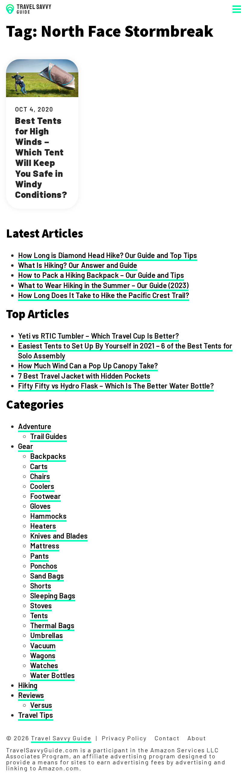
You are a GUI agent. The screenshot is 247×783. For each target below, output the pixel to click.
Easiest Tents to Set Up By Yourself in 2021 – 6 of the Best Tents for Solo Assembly (125, 350)
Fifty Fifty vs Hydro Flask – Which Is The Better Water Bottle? (116, 385)
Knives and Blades (59, 535)
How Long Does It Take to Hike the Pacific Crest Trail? (103, 295)
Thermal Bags (52, 625)
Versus (41, 705)
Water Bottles (52, 675)
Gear (25, 446)
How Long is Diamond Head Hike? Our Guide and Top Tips (107, 255)
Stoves (41, 605)
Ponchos (44, 565)
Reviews (31, 695)
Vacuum (43, 645)
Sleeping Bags (52, 595)
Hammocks (48, 515)
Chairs (40, 476)
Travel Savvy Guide (61, 738)
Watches (44, 665)
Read (42, 134)
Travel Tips (35, 715)
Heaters (43, 525)
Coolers (42, 486)
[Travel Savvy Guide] (28, 9)
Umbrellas (46, 635)
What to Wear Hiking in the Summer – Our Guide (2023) (103, 285)
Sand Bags (47, 575)
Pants (39, 555)
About (196, 738)
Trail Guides (48, 436)
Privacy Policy (124, 738)
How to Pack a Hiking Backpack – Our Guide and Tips (101, 275)
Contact (167, 738)
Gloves (40, 506)
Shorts (40, 585)
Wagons (42, 655)
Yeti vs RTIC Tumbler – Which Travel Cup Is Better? (98, 335)
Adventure (34, 426)
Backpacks (48, 456)
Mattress (44, 545)
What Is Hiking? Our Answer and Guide (77, 265)
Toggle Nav (237, 9)
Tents (39, 615)
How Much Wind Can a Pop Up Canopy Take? (88, 365)
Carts (39, 466)
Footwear (45, 496)
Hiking (27, 685)
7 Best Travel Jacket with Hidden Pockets (84, 375)
